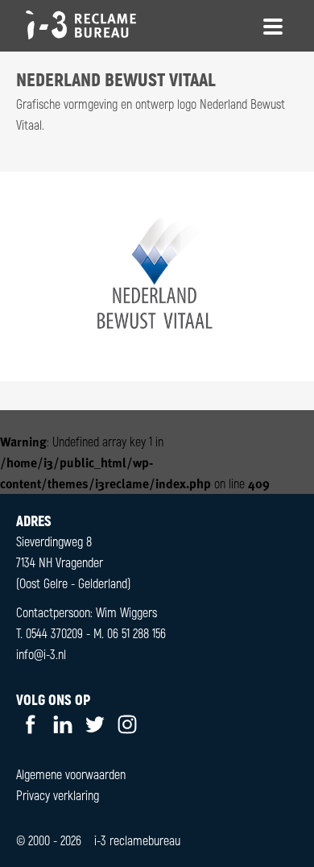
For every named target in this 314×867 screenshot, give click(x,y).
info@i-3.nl (41, 654)
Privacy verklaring (57, 795)
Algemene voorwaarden (71, 774)
